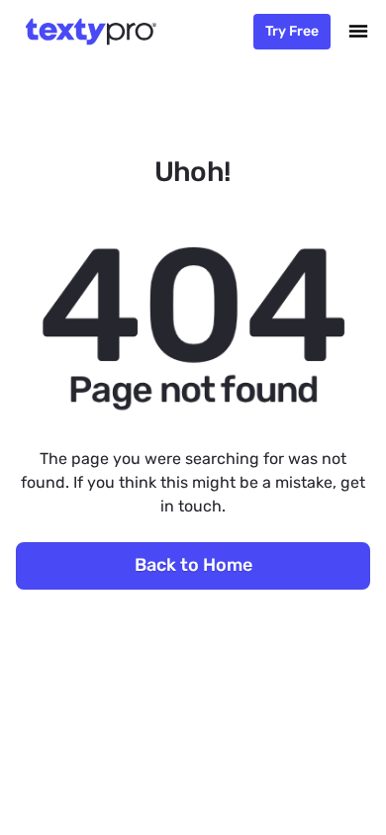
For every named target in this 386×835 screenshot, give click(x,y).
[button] (358, 31)
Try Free (292, 31)
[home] (87, 31)
